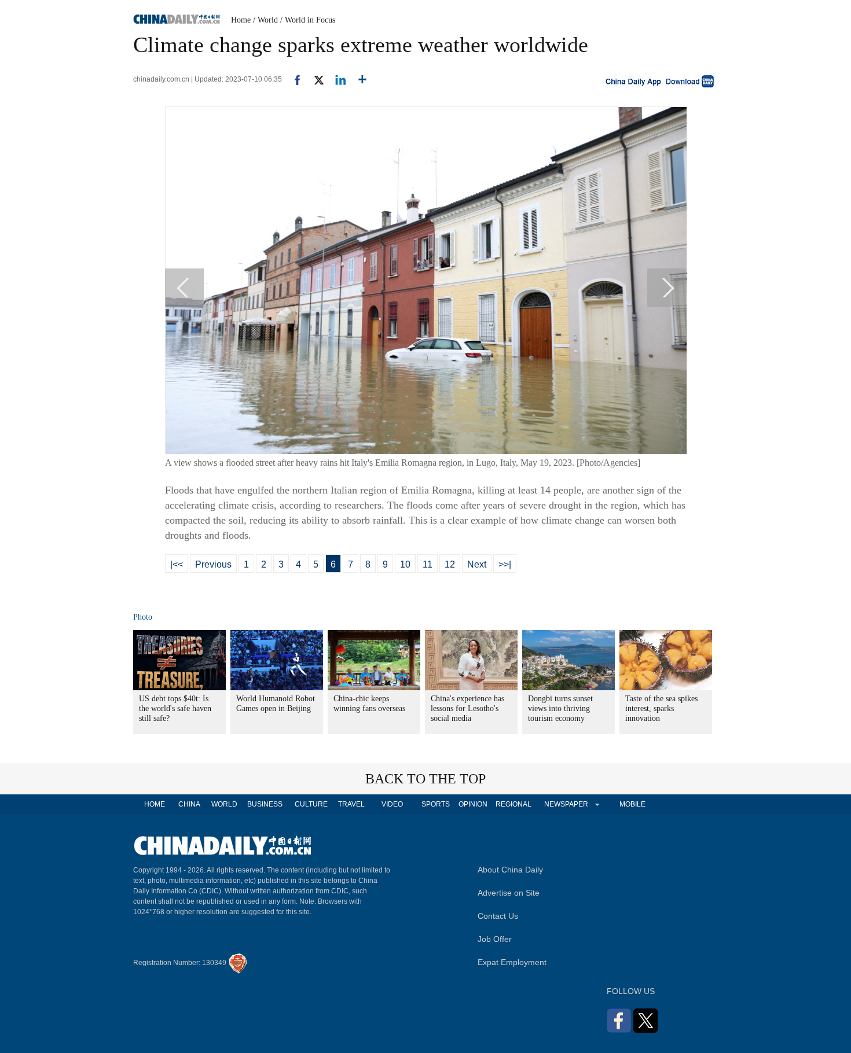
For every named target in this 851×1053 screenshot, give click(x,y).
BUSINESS (265, 804)
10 (405, 564)
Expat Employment (512, 962)
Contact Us (498, 916)
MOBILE (632, 804)
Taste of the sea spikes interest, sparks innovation (661, 708)
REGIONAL (513, 804)
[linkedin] (336, 79)
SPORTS (435, 804)
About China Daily (510, 869)
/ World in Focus (307, 20)
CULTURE (311, 804)
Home (241, 20)
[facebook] (293, 79)
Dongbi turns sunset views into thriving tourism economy (560, 708)
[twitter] (314, 79)
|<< (176, 564)
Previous (213, 564)
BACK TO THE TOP (425, 778)
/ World (265, 20)
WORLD (224, 804)
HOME (154, 804)
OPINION (472, 804)
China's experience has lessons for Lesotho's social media (467, 708)
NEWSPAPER (565, 804)
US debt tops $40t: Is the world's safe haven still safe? (175, 708)
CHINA (189, 804)
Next (476, 564)
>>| (504, 564)
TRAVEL (351, 804)
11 (427, 564)
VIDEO (392, 804)
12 (450, 564)
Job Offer (495, 939)
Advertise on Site (509, 892)
